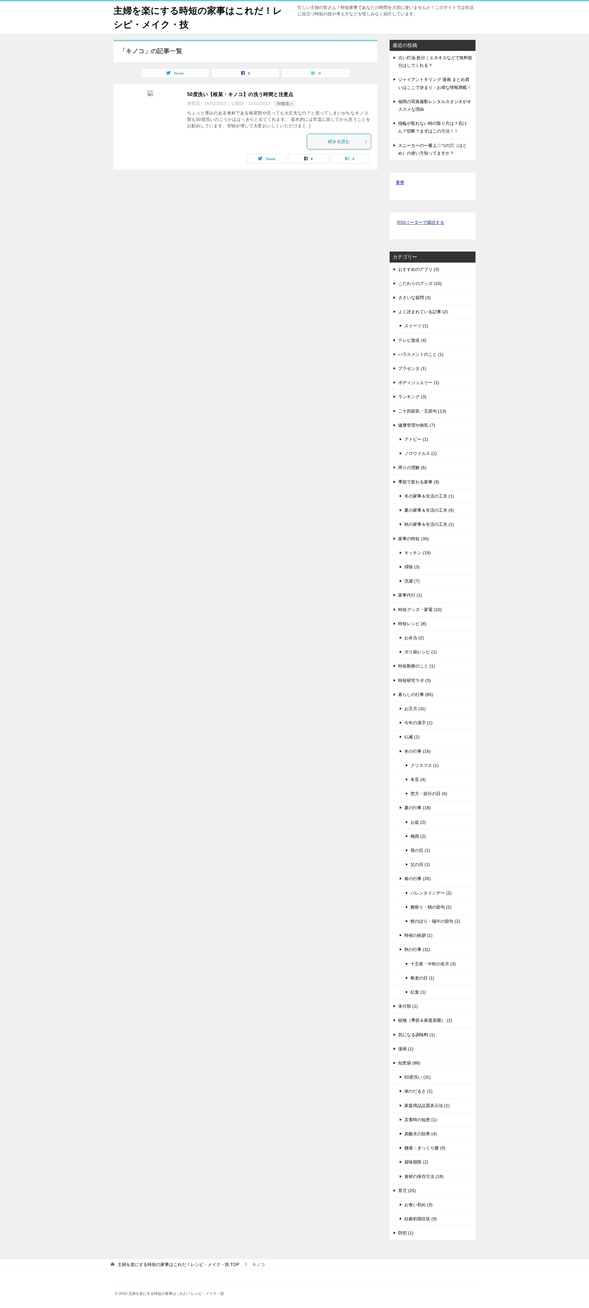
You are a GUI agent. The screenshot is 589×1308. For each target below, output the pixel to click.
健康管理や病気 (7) (416, 425)
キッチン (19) (417, 552)
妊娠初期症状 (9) (420, 1218)
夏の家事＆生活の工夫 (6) (429, 510)
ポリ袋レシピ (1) (420, 651)
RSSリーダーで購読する (420, 222)
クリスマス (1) (424, 765)
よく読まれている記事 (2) (423, 311)
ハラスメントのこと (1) (421, 354)
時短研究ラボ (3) (414, 680)
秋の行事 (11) (417, 949)
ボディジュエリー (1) (418, 382)
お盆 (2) (418, 822)
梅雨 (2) (418, 836)
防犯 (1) (406, 1232)
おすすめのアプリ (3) (418, 269)
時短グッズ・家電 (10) (420, 609)
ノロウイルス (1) (420, 453)
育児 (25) (407, 1190)
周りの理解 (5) (412, 467)
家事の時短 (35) (413, 538)
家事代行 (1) (410, 595)
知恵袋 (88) (409, 1062)
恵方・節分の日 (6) (428, 793)
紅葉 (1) (418, 992)
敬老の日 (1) (422, 977)
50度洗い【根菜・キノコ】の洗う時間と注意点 (240, 94)
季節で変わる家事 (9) (418, 481)
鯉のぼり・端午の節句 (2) (435, 921)
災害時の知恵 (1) (420, 1119)
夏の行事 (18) (417, 807)
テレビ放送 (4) (412, 340)
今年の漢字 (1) (418, 722)
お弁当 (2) (414, 637)
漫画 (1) (406, 1048)
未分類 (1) (408, 1006)
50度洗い (284, 104)
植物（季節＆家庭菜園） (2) (425, 1020)
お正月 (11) (415, 708)
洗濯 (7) (412, 581)
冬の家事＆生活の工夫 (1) (429, 496)
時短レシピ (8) (412, 623)
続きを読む (339, 141)
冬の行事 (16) (417, 751)
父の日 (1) (420, 864)
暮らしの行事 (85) (415, 694)
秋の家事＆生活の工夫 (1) (429, 524)
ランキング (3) (412, 396)
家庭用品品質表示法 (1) (427, 1105)
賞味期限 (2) (416, 1162)
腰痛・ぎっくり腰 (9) (424, 1147)
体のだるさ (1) (418, 1091)
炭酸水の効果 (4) (420, 1133)
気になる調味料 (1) (416, 1034)
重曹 (400, 182)
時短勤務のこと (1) (416, 666)
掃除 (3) (412, 566)
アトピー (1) (416, 439)
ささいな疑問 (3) (414, 297)
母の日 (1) (420, 850)
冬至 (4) (418, 779)
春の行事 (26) (417, 878)
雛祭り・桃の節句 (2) (431, 907)
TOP (178, 1264)
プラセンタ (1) (412, 368)
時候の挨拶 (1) (418, 935)
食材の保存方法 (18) (424, 1176)
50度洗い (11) (417, 1077)
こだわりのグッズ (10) (420, 283)
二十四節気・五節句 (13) (422, 411)
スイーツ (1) (416, 325)
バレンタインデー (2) (431, 893)
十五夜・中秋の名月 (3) (433, 963)
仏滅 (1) (412, 736)
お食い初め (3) (418, 1204)
